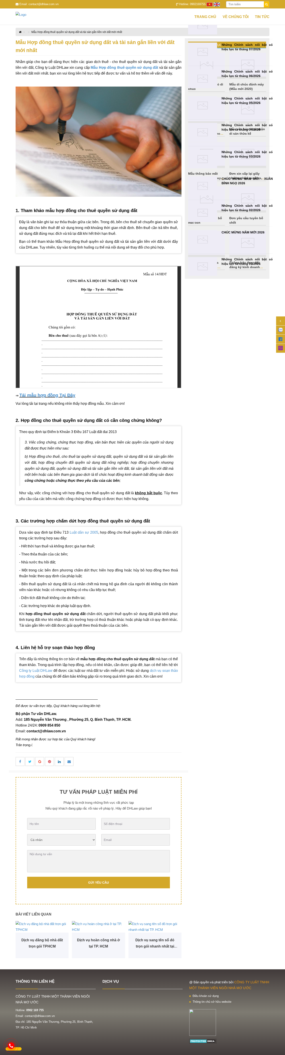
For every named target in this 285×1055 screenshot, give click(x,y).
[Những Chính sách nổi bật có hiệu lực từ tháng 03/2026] (202, 159)
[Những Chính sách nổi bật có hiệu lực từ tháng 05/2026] (202, 105)
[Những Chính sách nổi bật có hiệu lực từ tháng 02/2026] (202, 212)
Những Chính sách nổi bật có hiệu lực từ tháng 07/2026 (247, 47)
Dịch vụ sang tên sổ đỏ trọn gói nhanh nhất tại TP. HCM (154, 944)
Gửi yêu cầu (98, 882)
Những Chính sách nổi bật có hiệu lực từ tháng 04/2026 (247, 127)
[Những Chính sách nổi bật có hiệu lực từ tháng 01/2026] (202, 266)
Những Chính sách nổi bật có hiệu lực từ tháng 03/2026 (247, 154)
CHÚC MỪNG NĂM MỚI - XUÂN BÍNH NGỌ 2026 (247, 181)
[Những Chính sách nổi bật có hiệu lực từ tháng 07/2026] (202, 52)
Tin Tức (262, 17)
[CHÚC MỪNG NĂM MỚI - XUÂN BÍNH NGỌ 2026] (202, 185)
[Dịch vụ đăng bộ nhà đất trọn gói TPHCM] (42, 927)
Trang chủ (205, 17)
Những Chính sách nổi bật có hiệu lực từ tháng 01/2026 (247, 261)
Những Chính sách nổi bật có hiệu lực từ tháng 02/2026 (247, 208)
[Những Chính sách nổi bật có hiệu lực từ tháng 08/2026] (202, 25)
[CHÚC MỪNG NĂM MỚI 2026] (202, 239)
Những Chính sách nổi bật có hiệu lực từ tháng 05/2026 (247, 101)
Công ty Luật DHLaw (35, 670)
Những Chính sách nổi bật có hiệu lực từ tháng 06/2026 (247, 74)
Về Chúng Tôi (235, 17)
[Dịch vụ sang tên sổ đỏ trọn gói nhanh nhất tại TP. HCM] (154, 927)
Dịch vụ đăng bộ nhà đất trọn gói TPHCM (42, 943)
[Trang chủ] (29, 15)
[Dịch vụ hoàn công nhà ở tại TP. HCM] (98, 927)
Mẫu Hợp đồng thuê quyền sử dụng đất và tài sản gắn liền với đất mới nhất (76, 32)
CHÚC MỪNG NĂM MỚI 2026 (243, 232)
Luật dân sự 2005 (84, 532)
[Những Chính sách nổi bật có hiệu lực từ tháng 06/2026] (202, 78)
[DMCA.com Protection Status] (203, 1041)
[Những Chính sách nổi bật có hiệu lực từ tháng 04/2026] (202, 132)
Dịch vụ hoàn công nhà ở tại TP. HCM (98, 943)
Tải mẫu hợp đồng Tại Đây (47, 395)
